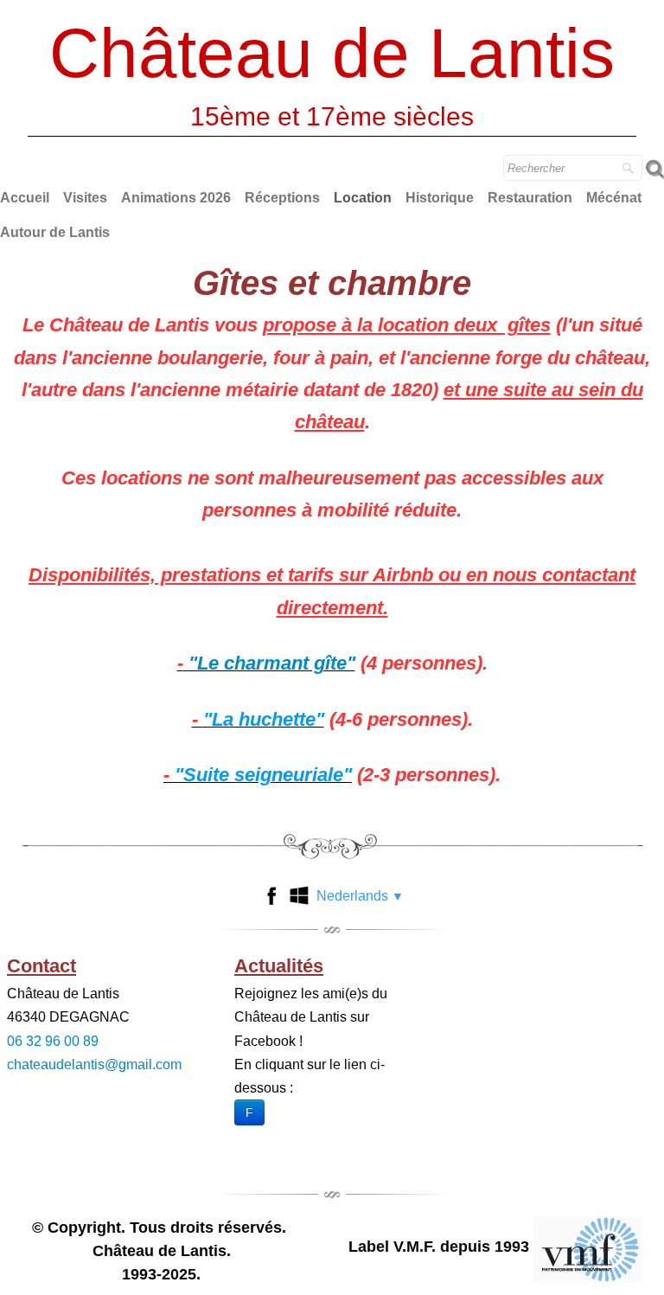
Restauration (530, 197)
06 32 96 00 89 (53, 1041)
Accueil (24, 197)
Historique (439, 197)
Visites (85, 197)
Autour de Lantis (55, 232)
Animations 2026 (176, 197)
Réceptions (282, 197)
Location (363, 197)
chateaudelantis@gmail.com (94, 1064)
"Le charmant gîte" (271, 663)
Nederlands (360, 895)
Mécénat (614, 197)
